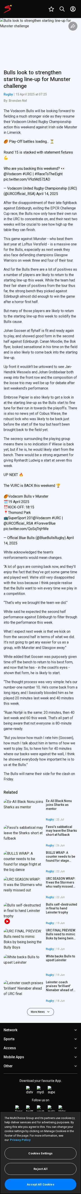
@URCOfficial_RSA (18, 523)
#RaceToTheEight (49, 174)
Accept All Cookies (40, 1184)
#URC (27, 174)
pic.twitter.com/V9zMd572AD (27, 179)
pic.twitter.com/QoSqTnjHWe (26, 529)
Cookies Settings (40, 1153)
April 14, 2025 (47, 194)
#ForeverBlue (45, 523)
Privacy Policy (20, 1140)
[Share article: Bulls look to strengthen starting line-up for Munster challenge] (72, 26)
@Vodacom (13, 174)
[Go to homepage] (8, 9)
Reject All (40, 1169)
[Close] (74, 1119)
